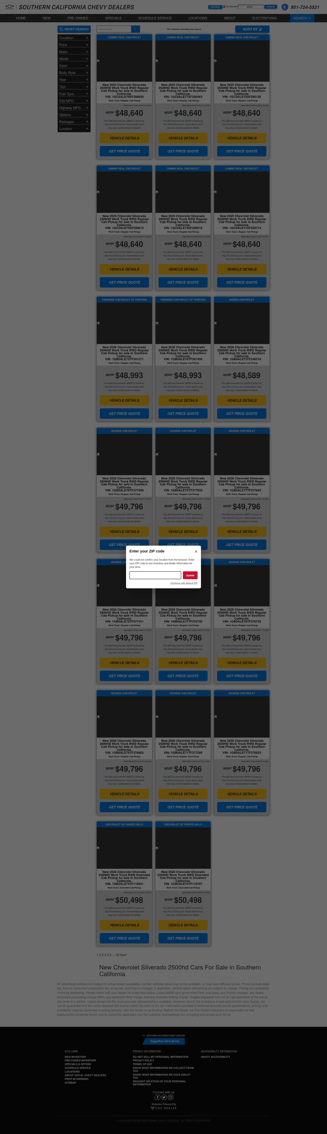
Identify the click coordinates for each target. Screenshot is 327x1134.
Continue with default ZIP (184, 583)
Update (190, 575)
